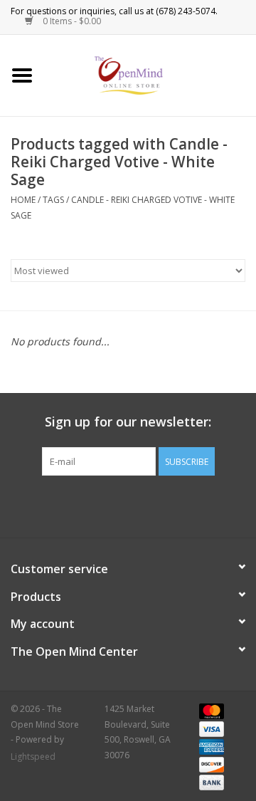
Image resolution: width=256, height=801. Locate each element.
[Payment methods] (209, 710)
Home (23, 200)
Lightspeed (33, 756)
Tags (53, 200)
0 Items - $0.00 (71, 21)
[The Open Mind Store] (150, 74)
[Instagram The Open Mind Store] (204, 504)
